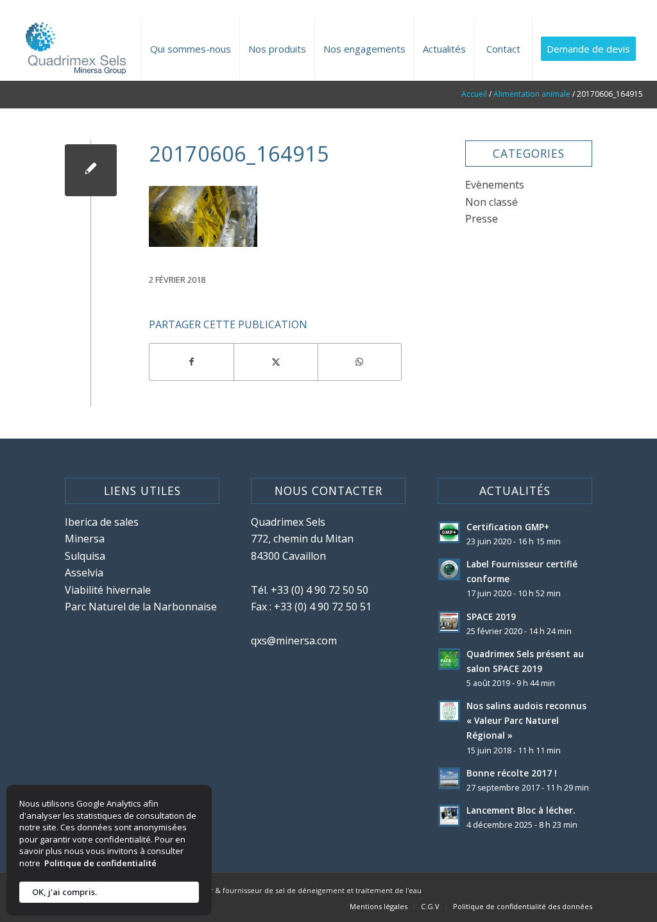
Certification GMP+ (507, 527)
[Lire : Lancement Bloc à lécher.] (449, 815)
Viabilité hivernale (108, 590)
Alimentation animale (531, 93)
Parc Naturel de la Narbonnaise (141, 606)
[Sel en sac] (91, 170)
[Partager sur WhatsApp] (360, 362)
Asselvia (84, 573)
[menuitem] (190, 49)
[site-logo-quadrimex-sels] (74, 49)
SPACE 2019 (491, 616)
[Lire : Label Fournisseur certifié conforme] (449, 569)
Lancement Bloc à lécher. (520, 810)
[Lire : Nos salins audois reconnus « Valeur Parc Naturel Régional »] (449, 711)
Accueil (474, 93)
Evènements (494, 185)
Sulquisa (85, 556)
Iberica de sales (102, 522)
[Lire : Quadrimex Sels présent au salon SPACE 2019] (449, 659)
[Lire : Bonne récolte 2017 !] (449, 778)
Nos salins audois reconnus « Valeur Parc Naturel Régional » (526, 720)
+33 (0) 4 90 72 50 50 (319, 590)
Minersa (85, 539)
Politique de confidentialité (100, 863)
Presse (481, 219)
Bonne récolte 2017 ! (511, 773)
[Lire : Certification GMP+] (449, 532)
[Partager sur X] (276, 362)
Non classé (491, 202)
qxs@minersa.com (294, 640)
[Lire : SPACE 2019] (449, 621)
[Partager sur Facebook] (191, 362)
